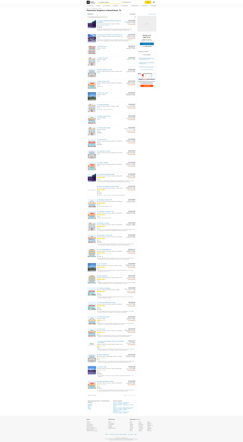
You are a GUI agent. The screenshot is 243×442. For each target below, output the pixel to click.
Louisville (140, 429)
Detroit (140, 421)
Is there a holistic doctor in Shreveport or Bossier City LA (146, 63)
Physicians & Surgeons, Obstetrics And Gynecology (116, 71)
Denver (131, 430)
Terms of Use (130, 434)
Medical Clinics (123, 382)
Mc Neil (89, 408)
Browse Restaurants (112, 428)
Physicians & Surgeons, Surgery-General (121, 411)
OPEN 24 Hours (104, 17)
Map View (91, 14)
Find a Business (111, 423)
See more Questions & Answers (146, 69)
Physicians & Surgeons (101, 23)
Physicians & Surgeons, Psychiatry (113, 23)
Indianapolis (141, 424)
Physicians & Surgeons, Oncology (112, 188)
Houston (140, 423)
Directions (102, 25)
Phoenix (148, 429)
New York (149, 424)
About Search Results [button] (152, 14)
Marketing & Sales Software (92, 430)
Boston (131, 425)
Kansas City (141, 425)
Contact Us (89, 423)
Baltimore (131, 424)
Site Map (110, 425)
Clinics (107, 265)
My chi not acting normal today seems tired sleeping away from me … (146, 59)
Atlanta (131, 421)
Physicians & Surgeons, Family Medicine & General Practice (117, 164)
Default (133, 14)
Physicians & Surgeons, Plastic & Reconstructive (115, 152)
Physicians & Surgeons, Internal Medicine (114, 141)
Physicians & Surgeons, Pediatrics (113, 289)
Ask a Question (147, 54)
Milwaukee (149, 423)
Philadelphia (149, 428)
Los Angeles (141, 428)
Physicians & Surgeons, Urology (112, 106)
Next (135, 395)
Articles (109, 421)
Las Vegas (141, 426)
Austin (131, 423)
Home (88, 8)
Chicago (131, 428)
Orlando (148, 426)
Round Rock (95, 8)
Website (98, 25)
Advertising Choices (90, 426)
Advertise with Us (90, 424)
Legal (135, 434)
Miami (148, 421)
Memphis (140, 430)
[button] (154, 2)
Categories (110, 426)
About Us (88, 421)
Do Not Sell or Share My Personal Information (118, 434)
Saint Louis (149, 430)
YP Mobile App (111, 424)
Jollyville (89, 409)
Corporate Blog (89, 425)
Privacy (106, 434)
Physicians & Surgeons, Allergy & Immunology (115, 344)
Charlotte (131, 426)
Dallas (131, 429)
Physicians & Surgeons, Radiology (120, 409)
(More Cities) (138, 419)
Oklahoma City (150, 425)
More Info (107, 25)
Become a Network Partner (92, 428)
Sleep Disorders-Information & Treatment (114, 356)
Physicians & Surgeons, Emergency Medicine (122, 408)
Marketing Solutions (90, 429)
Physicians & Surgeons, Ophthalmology (113, 368)
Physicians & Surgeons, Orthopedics (113, 36)
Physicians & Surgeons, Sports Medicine (114, 82)
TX (90, 8)
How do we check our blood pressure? (146, 66)
